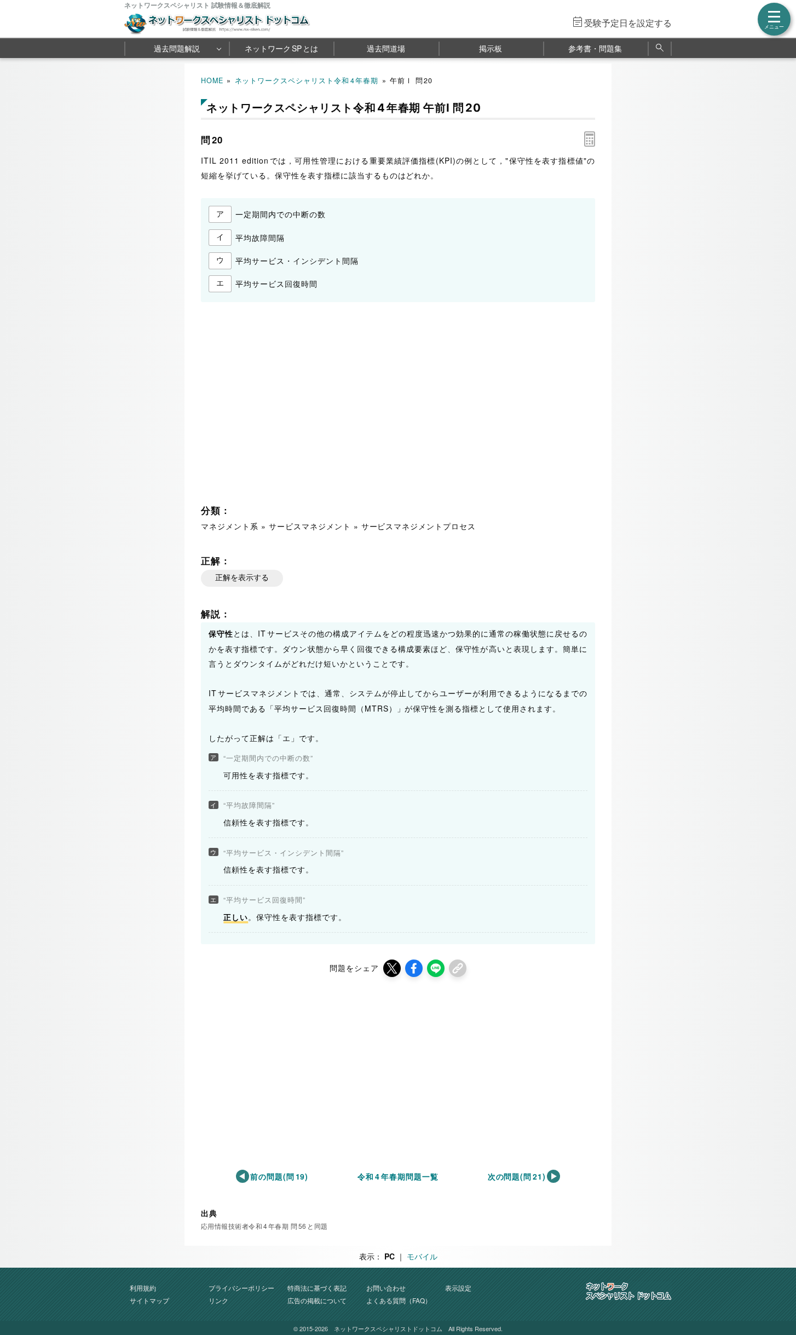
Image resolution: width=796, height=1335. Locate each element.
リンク (218, 1300)
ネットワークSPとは (281, 48)
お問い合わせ (386, 1287)
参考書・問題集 (595, 48)
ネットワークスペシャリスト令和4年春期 (307, 80)
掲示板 (490, 48)
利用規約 (143, 1287)
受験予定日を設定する (628, 22)
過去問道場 (386, 48)
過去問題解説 (177, 48)
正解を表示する (242, 577)
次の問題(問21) (517, 1176)
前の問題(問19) (279, 1176)
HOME (212, 80)
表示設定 (458, 1287)
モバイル (422, 1256)
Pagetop (775, 1294)
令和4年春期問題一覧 (397, 1176)
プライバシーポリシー (241, 1287)
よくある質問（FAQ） (398, 1300)
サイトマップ (149, 1300)
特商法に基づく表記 (317, 1287)
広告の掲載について (317, 1300)
